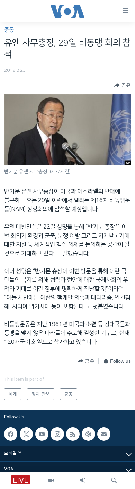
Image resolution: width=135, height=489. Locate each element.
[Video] (51, 480)
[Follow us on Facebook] (10, 433)
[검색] (114, 480)
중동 (9, 30)
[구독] (103, 433)
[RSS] (72, 433)
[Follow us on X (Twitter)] (26, 433)
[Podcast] (88, 433)
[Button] (122, 85)
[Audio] (82, 480)
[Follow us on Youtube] (41, 433)
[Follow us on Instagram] (57, 433)
